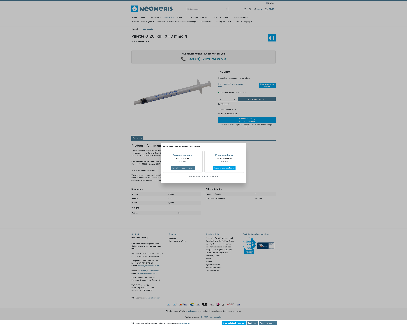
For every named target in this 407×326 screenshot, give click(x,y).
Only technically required (233, 323)
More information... (185, 323)
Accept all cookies (267, 323)
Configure (252, 323)
